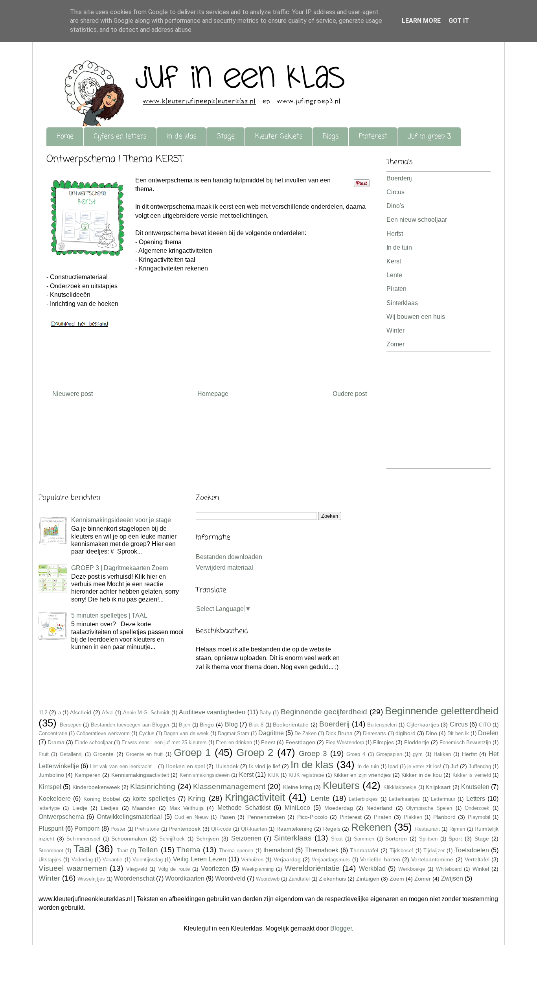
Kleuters (341, 785)
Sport (455, 838)
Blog (231, 724)
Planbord (444, 817)
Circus (395, 192)
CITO (485, 725)
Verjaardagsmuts (331, 860)
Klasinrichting (152, 786)
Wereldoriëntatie (312, 868)
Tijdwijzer (434, 850)
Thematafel (364, 850)
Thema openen (236, 850)
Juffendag (480, 766)
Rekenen (371, 827)
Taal (83, 848)
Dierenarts (374, 733)
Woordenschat (134, 878)
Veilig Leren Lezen (199, 859)
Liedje (79, 808)
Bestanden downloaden (229, 557)
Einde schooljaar (93, 742)
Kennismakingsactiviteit (140, 775)
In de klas (181, 137)
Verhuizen (252, 860)
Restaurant (427, 829)
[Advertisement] (410, 412)
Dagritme (271, 733)
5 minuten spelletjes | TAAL (109, 615)
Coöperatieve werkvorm (103, 733)
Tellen (148, 850)
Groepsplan (389, 754)
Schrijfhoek (172, 839)
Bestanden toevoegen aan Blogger (130, 725)
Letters (475, 798)
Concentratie (53, 733)
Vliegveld (136, 869)
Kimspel (50, 787)
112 (43, 712)
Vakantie (112, 860)
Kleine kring (297, 787)
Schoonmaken (129, 838)
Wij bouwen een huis (415, 316)
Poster (117, 829)
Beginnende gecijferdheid (324, 712)
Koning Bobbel (101, 799)
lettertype (49, 808)
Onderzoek (477, 808)
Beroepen (70, 725)
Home (65, 137)
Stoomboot (51, 850)
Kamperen (88, 775)
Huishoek (227, 766)
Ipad (393, 766)
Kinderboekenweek (96, 787)
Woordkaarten (184, 878)
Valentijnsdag (147, 860)
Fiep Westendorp (345, 742)
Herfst (394, 233)
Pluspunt (51, 828)
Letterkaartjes (404, 799)
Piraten (396, 288)
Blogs (330, 137)
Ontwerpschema (61, 816)
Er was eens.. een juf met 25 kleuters (164, 742)
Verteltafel (477, 859)
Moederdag (338, 808)
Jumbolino (51, 775)
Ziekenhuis (332, 878)
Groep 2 (254, 752)
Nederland (379, 808)
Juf (454, 766)
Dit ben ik (458, 733)
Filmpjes (383, 742)
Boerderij (399, 178)
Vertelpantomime (432, 859)
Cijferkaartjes (422, 724)
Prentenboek (184, 829)
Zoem (397, 878)
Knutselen (475, 787)
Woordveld (230, 878)
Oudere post (350, 393)
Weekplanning (258, 869)
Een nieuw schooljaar (416, 219)
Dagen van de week (186, 733)
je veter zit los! (424, 766)
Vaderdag (82, 860)
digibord (405, 733)
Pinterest (373, 137)
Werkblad (372, 868)
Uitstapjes (50, 860)
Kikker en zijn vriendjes (362, 775)
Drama (56, 742)
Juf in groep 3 (429, 137)
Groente (103, 754)
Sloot (337, 839)
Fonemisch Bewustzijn (465, 742)
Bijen (184, 725)
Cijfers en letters (120, 137)
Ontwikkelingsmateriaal (129, 816)
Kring (197, 798)
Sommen (364, 839)
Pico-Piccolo (312, 817)
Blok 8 (256, 725)
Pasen (227, 817)
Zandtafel (299, 879)
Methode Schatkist (243, 807)
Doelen (488, 733)
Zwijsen (452, 878)
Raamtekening (294, 829)
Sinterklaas (402, 303)
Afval (108, 712)
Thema (188, 850)
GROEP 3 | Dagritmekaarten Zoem (119, 568)
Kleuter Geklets (278, 137)
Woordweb (268, 879)
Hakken (442, 754)
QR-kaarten (254, 829)
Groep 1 (192, 752)
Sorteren (396, 838)
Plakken (413, 817)
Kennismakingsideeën (205, 775)
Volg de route (174, 869)
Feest (268, 742)
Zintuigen (367, 878)
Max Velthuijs (186, 808)
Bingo (207, 724)
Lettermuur (443, 799)
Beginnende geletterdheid (441, 710)
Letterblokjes (363, 799)
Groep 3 (313, 753)
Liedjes (109, 808)
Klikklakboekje (399, 787)
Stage (226, 137)
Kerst (393, 261)
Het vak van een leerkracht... (123, 766)
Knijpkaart (438, 787)
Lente (394, 275)
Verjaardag (287, 859)
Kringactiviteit (255, 797)
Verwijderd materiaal (224, 567)
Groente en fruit (144, 754)
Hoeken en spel (185, 766)
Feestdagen (300, 742)
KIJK (273, 775)
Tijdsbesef (401, 850)
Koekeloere (55, 798)
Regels (331, 829)
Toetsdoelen (472, 850)
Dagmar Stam (233, 733)
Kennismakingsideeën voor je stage (121, 520)
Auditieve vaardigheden (212, 712)
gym (418, 754)
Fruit (44, 754)
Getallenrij (71, 754)
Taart (122, 850)
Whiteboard (449, 869)
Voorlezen (215, 868)
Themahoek (321, 850)
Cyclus (146, 733)
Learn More (421, 20)
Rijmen (457, 829)
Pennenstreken (266, 817)
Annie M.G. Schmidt (146, 712)
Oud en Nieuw (191, 817)
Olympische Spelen (429, 808)
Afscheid (80, 712)
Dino (431, 733)
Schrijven (207, 838)
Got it (459, 20)
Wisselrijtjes (91, 879)
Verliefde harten (380, 859)
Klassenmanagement (229, 786)
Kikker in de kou (421, 775)
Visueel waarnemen (73, 868)
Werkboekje (411, 869)
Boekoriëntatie (291, 724)
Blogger (341, 928)
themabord (278, 850)
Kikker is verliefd (471, 775)
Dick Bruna (339, 733)
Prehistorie (147, 829)
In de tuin (399, 247)
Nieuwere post (72, 393)
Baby (265, 712)
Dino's (395, 205)
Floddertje (416, 742)
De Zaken (305, 733)
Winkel (481, 869)
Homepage (212, 393)
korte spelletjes (153, 798)
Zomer (395, 344)
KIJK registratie (306, 775)
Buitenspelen (382, 725)
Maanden (144, 808)
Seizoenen (246, 838)
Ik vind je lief (264, 766)
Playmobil (479, 817)
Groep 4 (355, 754)
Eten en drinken (234, 742)
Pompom (86, 828)
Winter (395, 330)
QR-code (221, 829)
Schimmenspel (83, 839)
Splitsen (428, 839)
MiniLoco (297, 807)
